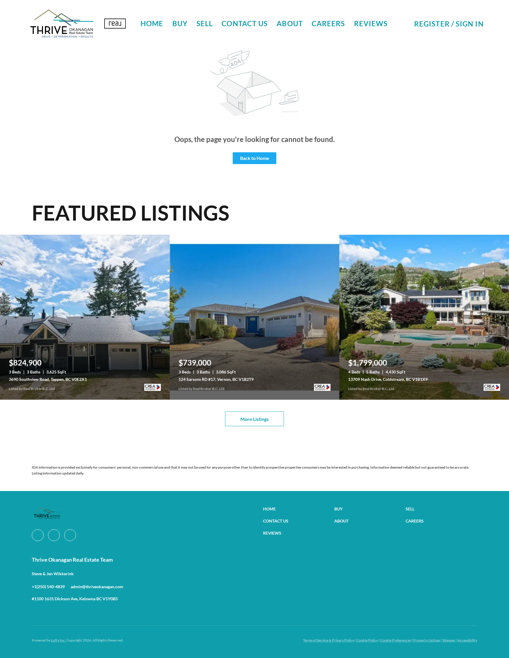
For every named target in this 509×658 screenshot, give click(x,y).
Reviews (371, 23)
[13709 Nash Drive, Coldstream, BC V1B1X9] (424, 317)
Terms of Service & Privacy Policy (328, 640)
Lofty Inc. (58, 640)
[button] (61, 23)
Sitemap (448, 640)
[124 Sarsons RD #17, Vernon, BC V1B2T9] (254, 317)
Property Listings (426, 640)
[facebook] (38, 535)
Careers (328, 23)
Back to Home (254, 158)
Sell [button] (204, 23)
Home (152, 23)
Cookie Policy (367, 640)
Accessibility (467, 640)
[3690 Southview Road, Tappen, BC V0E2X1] (85, 317)
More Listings (254, 419)
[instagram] (54, 535)
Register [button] (432, 23)
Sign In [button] (470, 23)
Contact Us (245, 23)
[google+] (70, 535)
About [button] (290, 23)
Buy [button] (180, 23)
